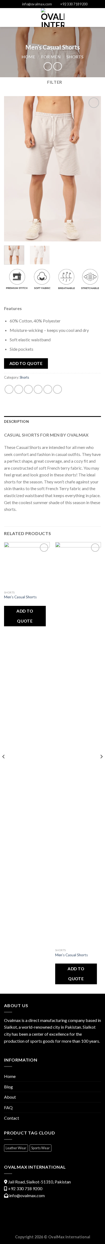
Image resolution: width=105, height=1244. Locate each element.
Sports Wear (40, 1148)
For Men (51, 56)
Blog (8, 1086)
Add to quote (26, 363)
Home (28, 56)
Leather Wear (16, 1148)
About (10, 1096)
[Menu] (7, 17)
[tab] (52, 421)
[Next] (92, 168)
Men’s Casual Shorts (20, 597)
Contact (11, 1117)
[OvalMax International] (52, 17)
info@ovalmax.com (27, 1195)
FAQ (8, 1107)
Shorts (74, 56)
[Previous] (13, 168)
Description (16, 421)
